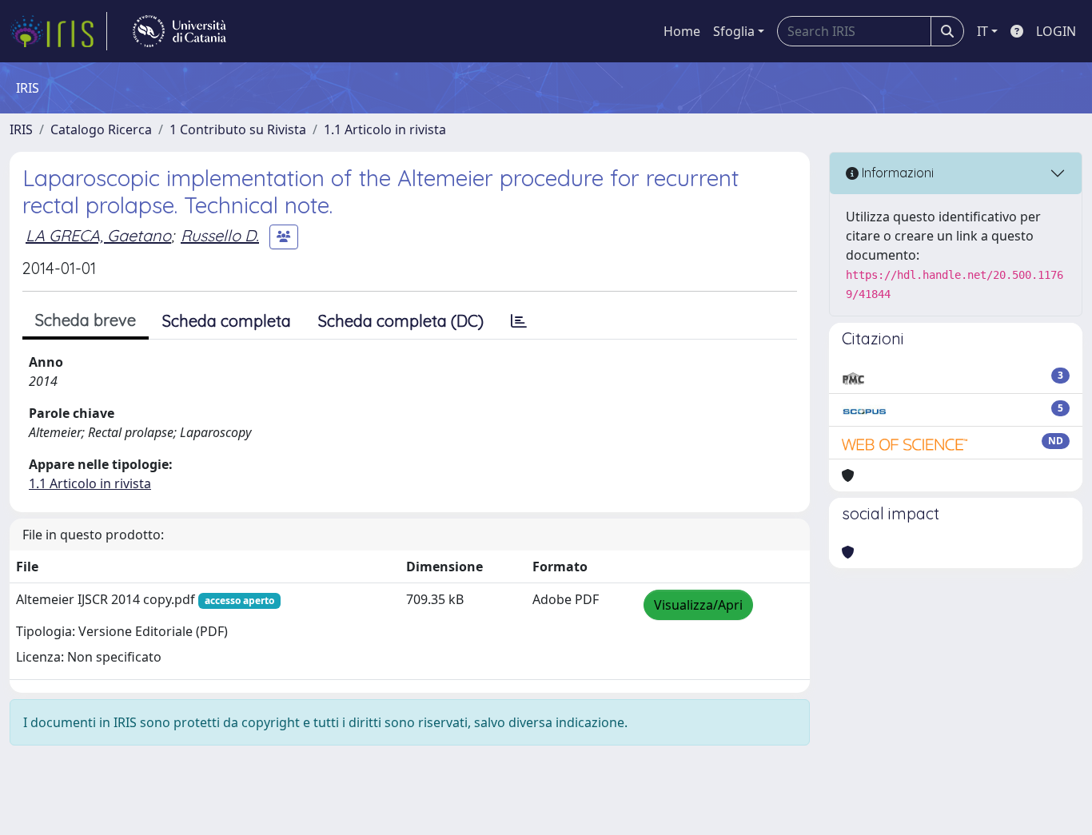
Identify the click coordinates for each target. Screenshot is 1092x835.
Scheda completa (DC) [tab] (401, 321)
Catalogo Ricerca (101, 129)
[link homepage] (58, 31)
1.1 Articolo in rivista (385, 129)
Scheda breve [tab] (85, 320)
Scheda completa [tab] (226, 321)
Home (682, 31)
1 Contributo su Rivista (237, 129)
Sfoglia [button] (734, 31)
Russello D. (220, 235)
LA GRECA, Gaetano (98, 235)
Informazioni (896, 173)
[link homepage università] (179, 31)
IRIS (21, 129)
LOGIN (1056, 31)
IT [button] (982, 31)
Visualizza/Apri (698, 605)
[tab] (518, 321)
